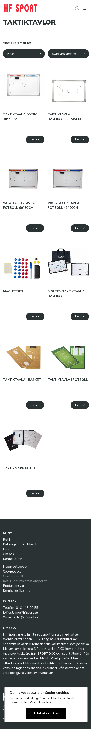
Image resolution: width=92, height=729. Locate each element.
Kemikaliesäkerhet (16, 591)
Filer (6, 549)
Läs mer (35, 139)
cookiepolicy (42, 702)
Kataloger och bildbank (20, 544)
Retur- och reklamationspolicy (25, 581)
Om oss (8, 554)
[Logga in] (77, 8)
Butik (7, 540)
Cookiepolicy (12, 571)
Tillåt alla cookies (46, 713)
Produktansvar (13, 586)
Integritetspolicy (15, 566)
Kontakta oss (12, 559)
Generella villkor (15, 576)
